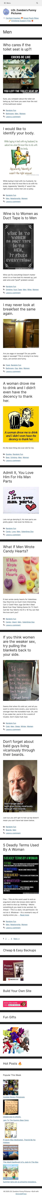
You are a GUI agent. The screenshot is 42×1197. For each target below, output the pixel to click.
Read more (24, 915)
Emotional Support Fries (21, 21)
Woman (26, 457)
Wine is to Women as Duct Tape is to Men (20, 215)
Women (22, 114)
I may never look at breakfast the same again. (19, 309)
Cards (8, 532)
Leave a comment (13, 117)
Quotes (9, 454)
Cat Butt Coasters (13, 18)
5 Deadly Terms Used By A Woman (21, 847)
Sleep (17, 726)
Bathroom (10, 114)
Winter (23, 726)
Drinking (9, 290)
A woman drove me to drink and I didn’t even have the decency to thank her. (19, 392)
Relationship (15, 198)
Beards (9, 830)
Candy (8, 622)
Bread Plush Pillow (31, 18)
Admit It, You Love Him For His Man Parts (18, 476)
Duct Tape (17, 290)
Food (8, 365)
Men (16, 114)
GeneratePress (21, 1194)
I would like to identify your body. (18, 131)
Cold (8, 726)
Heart (14, 622)
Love (14, 532)
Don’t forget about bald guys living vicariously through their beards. (19, 748)
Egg (16, 368)
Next (17, 939)
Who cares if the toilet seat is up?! (17, 47)
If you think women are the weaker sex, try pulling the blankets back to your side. (19, 646)
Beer (7, 457)
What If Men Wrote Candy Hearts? (18, 549)
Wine (29, 290)
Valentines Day (27, 532)
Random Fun (11, 110)
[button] (37, 3)
